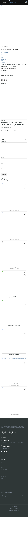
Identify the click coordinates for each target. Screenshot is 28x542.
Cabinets (3, 471)
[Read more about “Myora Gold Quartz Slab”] (24, 360)
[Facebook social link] (2, 432)
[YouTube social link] (12, 432)
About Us (3, 465)
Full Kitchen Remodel (5, 483)
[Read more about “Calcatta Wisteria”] (24, 389)
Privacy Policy (14, 506)
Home (2, 462)
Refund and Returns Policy (14, 510)
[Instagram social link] (9, 432)
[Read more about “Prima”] (24, 185)
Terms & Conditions (14, 508)
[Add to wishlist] (24, 187)
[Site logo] (14, 2)
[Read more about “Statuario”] (24, 243)
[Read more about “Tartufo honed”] (24, 214)
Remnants (3, 480)
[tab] (14, 79)
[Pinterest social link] (16, 432)
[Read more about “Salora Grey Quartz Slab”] (24, 331)
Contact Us (3, 476)
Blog (2, 478)
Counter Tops (4, 469)
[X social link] (5, 432)
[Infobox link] (14, 447)
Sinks (2, 474)
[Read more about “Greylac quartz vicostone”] (24, 301)
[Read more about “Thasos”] (24, 272)
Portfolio (2, 467)
